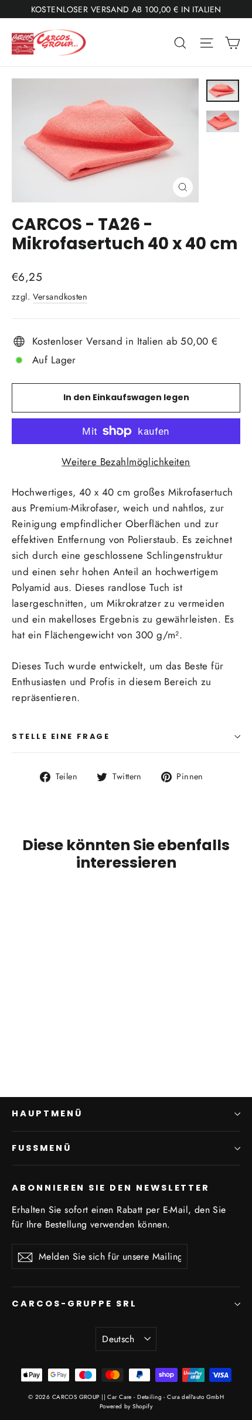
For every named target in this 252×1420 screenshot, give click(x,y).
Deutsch (118, 1339)
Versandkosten (60, 296)
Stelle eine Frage (61, 736)
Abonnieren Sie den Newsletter (111, 1188)
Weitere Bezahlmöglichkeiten (126, 462)
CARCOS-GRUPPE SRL (74, 1303)
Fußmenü (41, 1148)
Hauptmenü (47, 1113)
